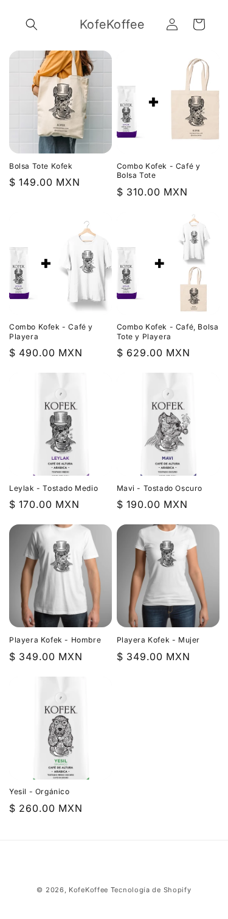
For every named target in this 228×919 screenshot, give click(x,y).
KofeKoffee (88, 890)
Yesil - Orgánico (39, 791)
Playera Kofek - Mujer (159, 639)
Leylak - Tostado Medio (53, 488)
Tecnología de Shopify (151, 890)
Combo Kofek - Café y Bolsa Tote (159, 170)
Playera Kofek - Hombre (55, 639)
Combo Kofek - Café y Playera (51, 331)
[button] (31, 24)
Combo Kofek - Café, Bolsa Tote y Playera (168, 331)
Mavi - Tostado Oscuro (160, 488)
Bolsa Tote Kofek (41, 166)
